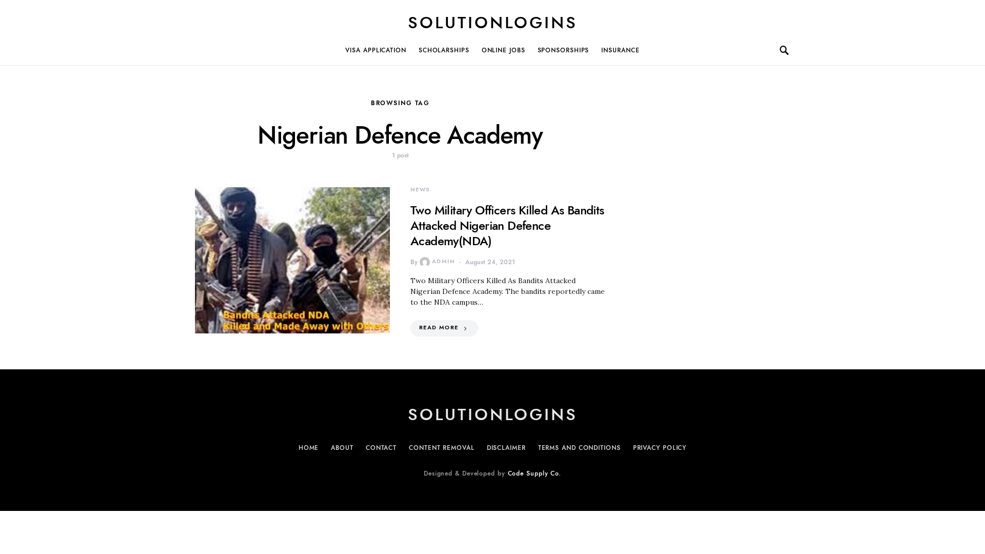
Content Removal (442, 448)
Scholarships (444, 50)
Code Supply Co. (535, 473)
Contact (381, 448)
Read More (438, 327)
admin (443, 261)
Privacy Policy (660, 448)
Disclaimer (506, 448)
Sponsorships (563, 50)
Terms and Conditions (579, 448)
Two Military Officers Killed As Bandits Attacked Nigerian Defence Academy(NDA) (507, 225)
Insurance (620, 50)
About (342, 448)
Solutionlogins (493, 22)
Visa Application (375, 50)
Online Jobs (503, 50)
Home (309, 448)
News (420, 189)
